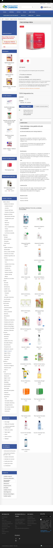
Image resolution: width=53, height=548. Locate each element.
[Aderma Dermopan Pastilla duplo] (26, 303)
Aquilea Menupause (9, 62)
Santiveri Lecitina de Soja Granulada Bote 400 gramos (9, 122)
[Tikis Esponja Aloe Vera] (39, 392)
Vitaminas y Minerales (9, 330)
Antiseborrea (7, 286)
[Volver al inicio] (2, 19)
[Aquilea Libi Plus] (9, 69)
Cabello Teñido (7, 291)
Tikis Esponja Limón (26, 416)
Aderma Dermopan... (26, 310)
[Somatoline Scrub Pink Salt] (26, 357)
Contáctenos (4, 516)
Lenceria (6, 208)
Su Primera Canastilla (9, 233)
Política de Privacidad (9, 424)
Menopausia (7, 315)
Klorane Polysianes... (26, 381)
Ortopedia (6, 241)
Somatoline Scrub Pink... (25, 364)
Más (21, 120)
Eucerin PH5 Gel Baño (26, 432)
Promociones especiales (9, 176)
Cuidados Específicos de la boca (9, 256)
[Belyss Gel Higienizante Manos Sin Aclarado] (39, 340)
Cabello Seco (7, 289)
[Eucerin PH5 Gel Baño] (26, 425)
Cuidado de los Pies (8, 340)
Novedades (5, 51)
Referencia (21, 77)
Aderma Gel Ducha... (26, 294)
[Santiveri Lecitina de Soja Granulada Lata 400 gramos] (9, 115)
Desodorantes (7, 344)
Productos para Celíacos (7, 368)
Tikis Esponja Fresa (9, 170)
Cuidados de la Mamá (9, 204)
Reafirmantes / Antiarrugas (7, 387)
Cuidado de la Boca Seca (9, 261)
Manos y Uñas (7, 355)
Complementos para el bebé (9, 219)
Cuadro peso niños (8, 461)
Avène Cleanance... (26, 449)
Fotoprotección (7, 347)
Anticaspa (6, 284)
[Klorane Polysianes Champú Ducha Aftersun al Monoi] (26, 373)
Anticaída (6, 282)
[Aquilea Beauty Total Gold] (9, 81)
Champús (7, 293)
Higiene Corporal (7, 351)
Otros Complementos (9, 226)
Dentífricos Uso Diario (9, 278)
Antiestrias (6, 336)
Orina (5, 318)
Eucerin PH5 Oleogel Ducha (39, 381)
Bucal (24, 12)
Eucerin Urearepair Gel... (39, 432)
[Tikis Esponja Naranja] (26, 392)
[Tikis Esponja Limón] (26, 408)
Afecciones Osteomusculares (8, 306)
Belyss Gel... (39, 347)
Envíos (5, 434)
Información (6, 418)
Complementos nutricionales (10, 15)
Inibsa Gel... (26, 226)
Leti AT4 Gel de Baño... (39, 260)
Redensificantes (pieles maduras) (9, 391)
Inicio (3, 518)
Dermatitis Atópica (8, 342)
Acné (6, 398)
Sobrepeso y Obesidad (9, 328)
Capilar (18, 12)
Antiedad (6, 487)
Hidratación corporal (8, 349)
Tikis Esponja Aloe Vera (39, 399)
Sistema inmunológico (9, 494)
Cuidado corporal (8, 476)
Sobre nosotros (7, 436)
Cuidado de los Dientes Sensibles (9, 271)
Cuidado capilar (7, 496)
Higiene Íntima (7, 353)
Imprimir (23, 67)
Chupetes (7, 224)
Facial (4, 12)
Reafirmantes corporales (7, 358)
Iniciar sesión (42, 3)
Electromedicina (7, 239)
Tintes (6, 295)
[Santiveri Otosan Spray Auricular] (39, 357)
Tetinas (6, 228)
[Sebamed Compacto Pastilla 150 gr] (39, 219)
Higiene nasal (7, 380)
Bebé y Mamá (32, 12)
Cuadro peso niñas (8, 463)
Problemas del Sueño (9, 322)
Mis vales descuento (32, 520)
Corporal (11, 12)
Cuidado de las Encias (9, 264)
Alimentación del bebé (10, 216)
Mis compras (30, 516)
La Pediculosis (7, 465)
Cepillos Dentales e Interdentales (8, 248)
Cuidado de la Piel (9, 231)
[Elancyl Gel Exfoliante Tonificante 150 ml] (39, 270)
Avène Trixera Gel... (25, 277)
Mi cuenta (30, 514)
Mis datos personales (32, 523)
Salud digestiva (7, 491)
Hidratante (6, 483)
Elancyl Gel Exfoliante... (39, 277)
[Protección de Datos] (46, 546)
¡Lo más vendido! (7, 95)
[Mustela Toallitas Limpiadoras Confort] (26, 340)
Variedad (21, 100)
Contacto (49, 3)
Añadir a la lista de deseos (42, 106)
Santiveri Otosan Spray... (39, 364)
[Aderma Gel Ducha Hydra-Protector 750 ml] (26, 287)
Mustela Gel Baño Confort (39, 329)
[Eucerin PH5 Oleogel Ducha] (39, 373)
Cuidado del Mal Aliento (8, 275)
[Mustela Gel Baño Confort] (39, 322)
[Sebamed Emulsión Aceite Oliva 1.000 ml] (39, 236)
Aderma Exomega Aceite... (39, 311)
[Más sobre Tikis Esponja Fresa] (9, 165)
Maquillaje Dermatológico (7, 383)
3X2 (4, 47)
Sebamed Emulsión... (39, 243)
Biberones (7, 222)
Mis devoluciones (31, 518)
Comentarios (23, 122)
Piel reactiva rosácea (9, 407)
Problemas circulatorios (9, 320)
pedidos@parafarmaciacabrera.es (22, 528)
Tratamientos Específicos (7, 395)
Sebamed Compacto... (39, 226)
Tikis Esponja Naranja (26, 399)
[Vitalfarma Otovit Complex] (9, 130)
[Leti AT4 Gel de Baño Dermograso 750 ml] (39, 253)
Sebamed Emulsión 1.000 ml (25, 244)
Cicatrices (6, 338)
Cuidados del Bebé (8, 214)
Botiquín (6, 237)
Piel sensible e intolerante (7, 481)
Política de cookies (8, 430)
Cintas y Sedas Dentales (9, 251)
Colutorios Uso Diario (9, 253)
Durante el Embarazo (9, 212)
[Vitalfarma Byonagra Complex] (9, 102)
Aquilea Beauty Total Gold (9, 86)
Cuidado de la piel (9, 206)
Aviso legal (6, 421)
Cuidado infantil (7, 489)
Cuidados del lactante (9, 456)
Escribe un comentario (26, 74)
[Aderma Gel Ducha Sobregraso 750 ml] (39, 287)
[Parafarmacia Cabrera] (10, 7)
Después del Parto (9, 210)
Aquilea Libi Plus (9, 74)
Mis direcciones (31, 521)
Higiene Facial (7, 378)
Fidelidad (6, 438)
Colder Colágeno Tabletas (9, 148)
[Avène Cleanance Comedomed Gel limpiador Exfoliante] (26, 442)
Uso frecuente (7, 299)
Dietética (23, 15)
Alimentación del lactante (9, 451)
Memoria (6, 313)
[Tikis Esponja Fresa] (21, 60)
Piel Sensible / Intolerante (8, 410)
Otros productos (7, 363)
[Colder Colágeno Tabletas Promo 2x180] (9, 143)
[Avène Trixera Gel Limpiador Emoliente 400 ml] (26, 270)
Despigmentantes (9, 405)
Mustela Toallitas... (25, 347)
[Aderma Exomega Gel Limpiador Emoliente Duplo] (26, 322)
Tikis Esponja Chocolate (39, 416)
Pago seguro (7, 432)
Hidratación (6, 376)
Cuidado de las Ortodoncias (8, 267)
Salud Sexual (7, 243)
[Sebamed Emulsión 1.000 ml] (26, 236)
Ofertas (38, 15)
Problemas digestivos (9, 324)
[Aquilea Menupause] (9, 57)
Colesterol (6, 309)
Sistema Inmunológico (9, 326)
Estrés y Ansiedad (8, 311)
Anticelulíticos (7, 334)
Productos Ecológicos (9, 365)
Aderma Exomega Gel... (25, 329)
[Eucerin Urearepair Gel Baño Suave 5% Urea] (39, 425)
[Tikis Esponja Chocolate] (39, 408)
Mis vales (29, 525)
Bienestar (31, 15)
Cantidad (21, 97)
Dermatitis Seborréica (9, 297)
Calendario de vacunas (9, 459)
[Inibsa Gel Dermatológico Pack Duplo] (26, 219)
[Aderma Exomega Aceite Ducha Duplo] (39, 303)
